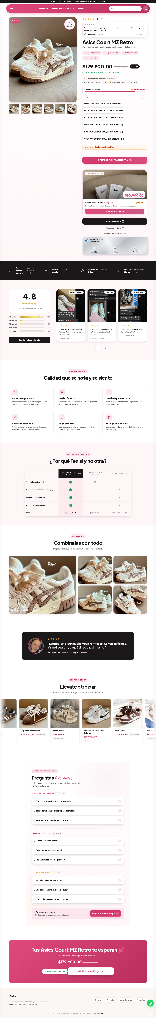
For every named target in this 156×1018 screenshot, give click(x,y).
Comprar (98, 1000)
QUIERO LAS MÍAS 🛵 (89, 971)
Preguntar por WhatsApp (105, 913)
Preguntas (111, 1000)
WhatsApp (141, 1000)
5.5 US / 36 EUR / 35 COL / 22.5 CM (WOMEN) (104, 110)
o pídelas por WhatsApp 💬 (115, 233)
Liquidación (43, 8)
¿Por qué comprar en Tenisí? (63, 8)
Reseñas (81, 8)
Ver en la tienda (126, 1000)
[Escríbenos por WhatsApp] (150, 1003)
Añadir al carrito (113, 221)
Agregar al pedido (116, 211)
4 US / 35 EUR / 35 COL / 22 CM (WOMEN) (102, 103)
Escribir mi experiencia (29, 340)
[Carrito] (145, 8)
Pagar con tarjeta (113, 228)
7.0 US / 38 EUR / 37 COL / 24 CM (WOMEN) (103, 124)
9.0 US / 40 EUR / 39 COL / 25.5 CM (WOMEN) (104, 139)
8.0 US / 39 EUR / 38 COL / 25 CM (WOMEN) (103, 132)
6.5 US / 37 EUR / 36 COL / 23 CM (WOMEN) (103, 117)
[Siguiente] (105, 348)
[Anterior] (98, 348)
